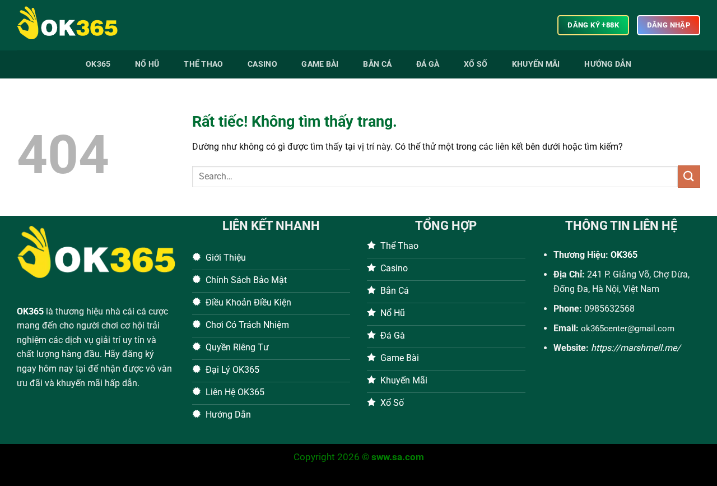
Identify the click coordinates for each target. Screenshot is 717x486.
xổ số (475, 64)
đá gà (427, 64)
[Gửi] (689, 176)
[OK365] (73, 25)
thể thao (203, 64)
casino (262, 64)
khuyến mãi (536, 64)
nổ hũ (147, 64)
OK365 (30, 311)
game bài (319, 64)
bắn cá (377, 64)
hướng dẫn (607, 64)
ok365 (98, 64)
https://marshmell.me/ (636, 347)
